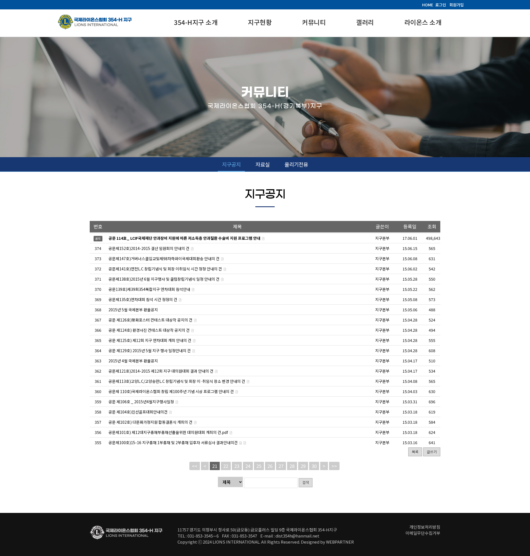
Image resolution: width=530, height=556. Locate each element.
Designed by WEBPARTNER (327, 542)
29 (303, 466)
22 (225, 466)
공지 (98, 238)
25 (258, 466)
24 (247, 466)
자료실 (263, 164)
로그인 (440, 4)
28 (292, 466)
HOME (427, 4)
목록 (415, 451)
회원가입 (456, 4)
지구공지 (231, 164)
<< (194, 466)
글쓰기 (432, 451)
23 (236, 466)
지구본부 (382, 248)
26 (269, 466)
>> (334, 466)
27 (281, 466)
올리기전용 (296, 164)
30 (314, 466)
